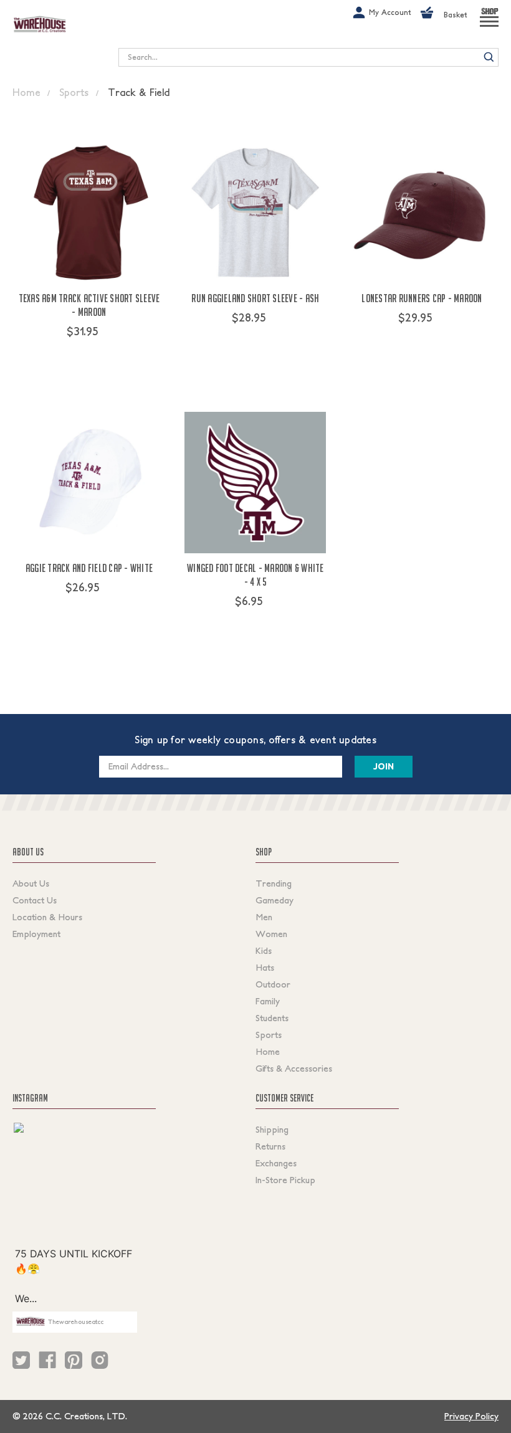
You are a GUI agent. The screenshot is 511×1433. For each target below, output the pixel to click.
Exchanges (276, 1163)
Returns (270, 1146)
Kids (264, 951)
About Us (30, 883)
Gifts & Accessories (294, 1069)
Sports (269, 1035)
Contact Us (34, 900)
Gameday (275, 900)
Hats (265, 968)
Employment (36, 934)
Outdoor (273, 984)
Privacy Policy (471, 1416)
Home (268, 1052)
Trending (274, 883)
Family (268, 1001)
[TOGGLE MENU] (489, 26)
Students (272, 1018)
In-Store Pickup (285, 1180)
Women (271, 934)
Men (264, 917)
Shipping (272, 1130)
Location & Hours (47, 917)
